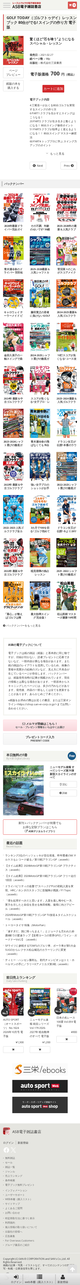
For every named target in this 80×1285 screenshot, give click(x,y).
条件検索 (10, 1180)
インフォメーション (16, 1190)
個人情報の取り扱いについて (21, 1227)
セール (9, 1162)
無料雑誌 (10, 1158)
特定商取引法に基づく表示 (20, 1218)
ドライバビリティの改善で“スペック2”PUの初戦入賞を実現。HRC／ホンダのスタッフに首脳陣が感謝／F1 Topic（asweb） (39, 890)
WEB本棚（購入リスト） (18, 1199)
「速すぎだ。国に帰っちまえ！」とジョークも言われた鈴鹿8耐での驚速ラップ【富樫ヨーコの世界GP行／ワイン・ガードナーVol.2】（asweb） (41, 935)
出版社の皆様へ (13, 1231)
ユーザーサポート (15, 1195)
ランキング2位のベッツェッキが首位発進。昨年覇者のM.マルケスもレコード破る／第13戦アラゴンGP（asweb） (40, 857)
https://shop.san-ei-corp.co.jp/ (36, 704)
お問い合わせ (12, 1212)
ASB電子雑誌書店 (26, 1131)
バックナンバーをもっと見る (23, 625)
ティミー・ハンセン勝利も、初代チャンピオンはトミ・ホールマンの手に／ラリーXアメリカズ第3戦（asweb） (39, 962)
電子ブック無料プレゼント (20, 1185)
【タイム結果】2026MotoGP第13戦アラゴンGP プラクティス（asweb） (40, 868)
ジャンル (10, 1171)
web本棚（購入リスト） (39, 1282)
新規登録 (62, 1282)
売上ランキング (13, 1176)
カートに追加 (53, 88)
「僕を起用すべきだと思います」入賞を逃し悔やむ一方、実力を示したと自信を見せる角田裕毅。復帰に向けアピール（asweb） (39, 905)
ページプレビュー (13, 72)
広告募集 (10, 1236)
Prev (67, 166)
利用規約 (10, 1222)
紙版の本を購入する (13, 86)
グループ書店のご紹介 (17, 1245)
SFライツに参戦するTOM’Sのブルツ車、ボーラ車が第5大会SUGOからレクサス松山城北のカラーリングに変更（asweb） (40, 950)
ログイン (16, 1282)
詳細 (64, 793)
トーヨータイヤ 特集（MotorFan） (26, 925)
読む (64, 784)
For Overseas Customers (19, 1240)
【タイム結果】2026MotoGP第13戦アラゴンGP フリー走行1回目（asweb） (40, 878)
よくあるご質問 (13, 1208)
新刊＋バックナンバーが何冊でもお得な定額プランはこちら (40, 827)
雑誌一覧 (10, 1167)
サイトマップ (12, 1203)
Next (40, 166)
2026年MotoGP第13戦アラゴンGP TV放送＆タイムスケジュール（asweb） (41, 917)
